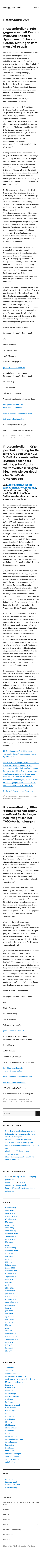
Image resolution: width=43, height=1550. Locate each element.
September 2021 (11, 1276)
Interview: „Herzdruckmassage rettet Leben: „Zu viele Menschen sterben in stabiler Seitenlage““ (20, 1134)
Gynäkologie (10, 1411)
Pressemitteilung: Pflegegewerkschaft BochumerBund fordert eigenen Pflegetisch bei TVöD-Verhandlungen (21, 814)
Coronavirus (10, 1388)
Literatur (8, 1422)
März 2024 (9, 1228)
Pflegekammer (11, 1442)
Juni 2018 (9, 1348)
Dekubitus (9, 1391)
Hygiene (8, 1414)
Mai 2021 (8, 1282)
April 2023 (9, 1245)
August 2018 (10, 1342)
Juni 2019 (9, 1322)
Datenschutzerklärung (12, 1530)
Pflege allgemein (12, 1436)
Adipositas (9, 1368)
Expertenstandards (12, 1405)
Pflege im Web (12, 7)
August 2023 (10, 1239)
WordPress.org (11, 1488)
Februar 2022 (10, 1265)
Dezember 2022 (11, 1251)
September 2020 (11, 1302)
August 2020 (10, 1305)
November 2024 (11, 1216)
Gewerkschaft (7, 438)
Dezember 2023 (11, 1233)
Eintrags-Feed (11, 1482)
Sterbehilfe (9, 1451)
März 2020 (9, 1319)
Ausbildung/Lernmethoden (16, 1376)
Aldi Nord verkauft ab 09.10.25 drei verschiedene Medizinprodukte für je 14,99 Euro (22, 1145)
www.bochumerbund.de (12, 408)
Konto (5, 1525)
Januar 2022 (10, 1268)
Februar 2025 (10, 1213)
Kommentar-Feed (12, 1485)
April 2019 (9, 1328)
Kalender (6, 1510)
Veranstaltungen (12, 1456)
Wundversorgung (12, 1459)
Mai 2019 (8, 1325)
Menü (36, 7)
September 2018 (11, 1339)
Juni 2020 (9, 1311)
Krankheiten (10, 1419)
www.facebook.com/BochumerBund (17, 413)
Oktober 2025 (10, 1208)
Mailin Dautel (10, 1182)
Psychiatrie (9, 1445)
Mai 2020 (9, 1314)
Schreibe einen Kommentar (23, 438)
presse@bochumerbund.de (14, 367)
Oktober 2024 (10, 1219)
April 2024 (9, 1225)
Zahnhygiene (10, 1462)
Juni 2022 (9, 1254)
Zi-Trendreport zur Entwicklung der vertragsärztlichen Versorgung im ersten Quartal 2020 (19, 754)
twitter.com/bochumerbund (14, 419)
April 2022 (9, 1259)
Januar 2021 (10, 1294)
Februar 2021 (10, 1291)
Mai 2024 (9, 1222)
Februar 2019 (10, 1334)
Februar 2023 (10, 1248)
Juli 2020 (8, 1308)
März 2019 (9, 1331)
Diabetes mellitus (12, 1396)
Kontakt (6, 1540)
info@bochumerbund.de (13, 405)
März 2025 (9, 1211)
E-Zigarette (10, 1399)
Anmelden (9, 1479)
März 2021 (9, 1288)
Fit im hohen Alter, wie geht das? (18, 1140)
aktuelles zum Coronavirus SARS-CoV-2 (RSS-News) (21, 1503)
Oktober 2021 (10, 1274)
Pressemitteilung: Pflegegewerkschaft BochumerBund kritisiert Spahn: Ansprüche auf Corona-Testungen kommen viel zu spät (21, 37)
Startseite (7, 1497)
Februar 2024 (10, 1231)
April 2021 (9, 1285)
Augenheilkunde (11, 1373)
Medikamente (10, 1425)
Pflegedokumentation (14, 1439)
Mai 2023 (9, 1242)
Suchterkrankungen (13, 1454)
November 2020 (11, 1296)
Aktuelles (34, 796)
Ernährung (9, 1402)
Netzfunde (9, 1431)
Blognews (9, 1385)
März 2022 (9, 1262)
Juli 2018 (8, 1345)
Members (7, 1520)
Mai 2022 (9, 1256)
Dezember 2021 (11, 1271)
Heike (7, 1177)
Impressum (8, 1535)
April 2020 (9, 1317)
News (7, 1434)
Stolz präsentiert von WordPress (24, 1546)
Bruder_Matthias (11, 436)
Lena (7, 1188)
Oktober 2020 (10, 1299)
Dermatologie (10, 1393)
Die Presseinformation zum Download (18, 791)
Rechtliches (9, 1448)
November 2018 (11, 1337)
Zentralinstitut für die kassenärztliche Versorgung (19, 486)
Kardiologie (9, 1416)
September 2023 (11, 1236)
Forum (6, 1515)
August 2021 (10, 1279)
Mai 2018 (8, 1351)
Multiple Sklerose (12, 1428)
